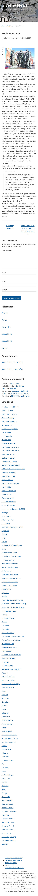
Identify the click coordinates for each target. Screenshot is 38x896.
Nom (4, 273)
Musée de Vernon (8, 633)
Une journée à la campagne (12, 669)
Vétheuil (4, 534)
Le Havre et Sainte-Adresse (12, 545)
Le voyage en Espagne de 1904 (13, 509)
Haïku (4, 789)
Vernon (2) (5, 626)
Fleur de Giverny (8, 687)
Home (3, 26)
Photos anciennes (8, 560)
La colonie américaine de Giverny (14, 604)
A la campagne (7, 666)
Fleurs (4, 691)
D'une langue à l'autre (10, 738)
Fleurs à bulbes (7, 720)
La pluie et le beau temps (11, 684)
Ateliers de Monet (8, 458)
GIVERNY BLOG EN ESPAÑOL (12, 369)
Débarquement (7, 651)
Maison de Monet (8, 454)
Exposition (5, 593)
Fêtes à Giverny (7, 804)
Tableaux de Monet (9, 472)
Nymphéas (5, 698)
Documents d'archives (10, 564)
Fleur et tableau (7, 480)
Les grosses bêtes (8, 680)
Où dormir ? (9, 865)
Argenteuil (5, 531)
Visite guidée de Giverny (14, 858)
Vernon (4, 320)
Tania (3, 388)
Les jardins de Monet (9, 422)
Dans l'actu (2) (7, 800)
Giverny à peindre (8, 822)
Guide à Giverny (7, 808)
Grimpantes (6, 717)
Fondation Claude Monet (11, 465)
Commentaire (7, 250)
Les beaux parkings (9, 837)
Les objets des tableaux (10, 483)
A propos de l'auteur (9, 811)
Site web (4, 290)
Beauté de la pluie (8, 443)
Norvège (5, 513)
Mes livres (5, 815)
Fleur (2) (5, 695)
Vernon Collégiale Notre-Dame (13, 636)
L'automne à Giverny (9, 414)
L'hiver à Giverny (8, 418)
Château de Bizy (8, 644)
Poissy (4, 538)
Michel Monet (6, 571)
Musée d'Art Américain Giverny (13, 607)
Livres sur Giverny (8, 829)
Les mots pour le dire (9, 735)
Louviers (5, 782)
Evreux (4, 771)
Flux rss (4, 348)
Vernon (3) (5, 629)
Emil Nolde (15, 384)
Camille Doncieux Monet (11, 567)
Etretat (4, 542)
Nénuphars (5, 702)
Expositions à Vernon (9, 585)
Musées (4, 596)
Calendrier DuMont (8, 840)
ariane (6, 38)
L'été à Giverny (7, 411)
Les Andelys (6, 327)
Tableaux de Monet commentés (13, 469)
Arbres (4, 709)
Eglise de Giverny (8, 618)
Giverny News (15, 5)
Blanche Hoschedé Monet (11, 578)
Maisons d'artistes (8, 658)
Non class (5, 844)
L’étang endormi (10, 227)
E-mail (4, 281)
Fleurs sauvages (7, 724)
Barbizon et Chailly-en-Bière (12, 527)
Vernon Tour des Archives (11, 640)
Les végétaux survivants (10, 447)
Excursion (5, 662)
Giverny (4, 313)
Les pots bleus (7, 487)
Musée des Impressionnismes (12, 600)
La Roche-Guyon (8, 775)
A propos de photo (9, 742)
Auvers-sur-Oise (7, 760)
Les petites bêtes (8, 676)
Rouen (4, 549)
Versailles (5, 786)
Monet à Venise (7, 516)
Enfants (4, 746)
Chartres (5, 768)
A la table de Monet (9, 502)
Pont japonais (7, 436)
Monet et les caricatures (19, 393)
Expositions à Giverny (10, 582)
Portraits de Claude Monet (11, 556)
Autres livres (6, 833)
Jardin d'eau (6, 432)
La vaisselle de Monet (20, 391)
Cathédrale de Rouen (9, 553)
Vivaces (4, 706)
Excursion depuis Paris (13, 860)
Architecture (6, 749)
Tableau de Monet (8, 476)
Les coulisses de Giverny (11, 451)
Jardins (4, 728)
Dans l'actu (6, 797)
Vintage (4, 793)
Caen (3, 764)
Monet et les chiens (9, 491)
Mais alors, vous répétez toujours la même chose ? (28, 230)
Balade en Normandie (9, 647)
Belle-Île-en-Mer (7, 520)
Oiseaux (4, 673)
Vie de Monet (6, 494)
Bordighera (6, 523)
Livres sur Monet (8, 826)
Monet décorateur (8, 505)
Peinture (5, 753)
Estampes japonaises (9, 462)
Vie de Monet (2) (8, 498)
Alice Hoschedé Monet (10, 575)
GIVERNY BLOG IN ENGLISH (12, 362)
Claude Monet (7, 334)
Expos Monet (6, 589)
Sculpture (10, 26)
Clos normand (7, 425)
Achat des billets (11, 863)
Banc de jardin (7, 731)
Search (33, 18)
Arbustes (5, 713)
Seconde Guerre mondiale (11, 655)
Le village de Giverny (9, 611)
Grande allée (6, 440)
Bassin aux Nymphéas (10, 429)
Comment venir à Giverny (14, 868)
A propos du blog (8, 819)
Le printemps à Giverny (10, 407)
